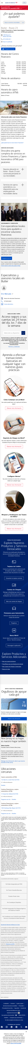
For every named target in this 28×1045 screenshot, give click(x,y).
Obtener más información (14, 408)
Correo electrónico (8, 304)
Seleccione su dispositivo (11, 333)
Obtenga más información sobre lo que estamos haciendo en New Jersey (13, 761)
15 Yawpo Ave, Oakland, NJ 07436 (9, 794)
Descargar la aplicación (14, 645)
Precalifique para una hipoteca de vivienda (12, 664)
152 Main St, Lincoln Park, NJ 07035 (10, 780)
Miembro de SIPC (10, 944)
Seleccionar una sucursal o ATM (10, 8)
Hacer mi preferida (7, 41)
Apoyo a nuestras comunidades (12, 22)
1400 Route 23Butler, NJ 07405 (7, 35)
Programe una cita (7, 49)
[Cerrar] (26, 1031)
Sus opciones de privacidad (8, 1015)
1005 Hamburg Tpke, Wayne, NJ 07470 (11, 808)
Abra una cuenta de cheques (14, 601)
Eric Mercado (6, 294)
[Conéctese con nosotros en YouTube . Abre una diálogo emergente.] (26, 1027)
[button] (2, 2)
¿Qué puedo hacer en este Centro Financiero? (12, 142)
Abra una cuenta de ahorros (9, 661)
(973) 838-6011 (7, 39)
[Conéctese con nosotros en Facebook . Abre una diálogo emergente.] (2, 1027)
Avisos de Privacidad (16, 1043)
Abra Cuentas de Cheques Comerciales (11, 666)
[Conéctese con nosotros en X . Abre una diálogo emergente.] (21, 1027)
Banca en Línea (6, 669)
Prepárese (14, 623)
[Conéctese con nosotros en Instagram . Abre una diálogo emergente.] (7, 1027)
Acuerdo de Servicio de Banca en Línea (10, 924)
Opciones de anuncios (12, 1012)
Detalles (3, 785)
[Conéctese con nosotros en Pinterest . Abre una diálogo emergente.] (16, 1027)
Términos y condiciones (14, 346)
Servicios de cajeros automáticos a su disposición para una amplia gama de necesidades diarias (14, 184)
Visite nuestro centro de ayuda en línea (10, 265)
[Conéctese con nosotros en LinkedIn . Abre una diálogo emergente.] (11, 1027)
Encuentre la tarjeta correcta (14, 578)
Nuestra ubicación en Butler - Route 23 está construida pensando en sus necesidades (14, 169)
